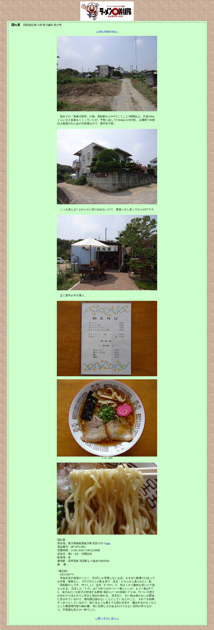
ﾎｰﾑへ (107, 618)
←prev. (100, 31)
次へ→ (115, 618)
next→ (114, 31)
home (107, 31)
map (108, 543)
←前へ (99, 618)
